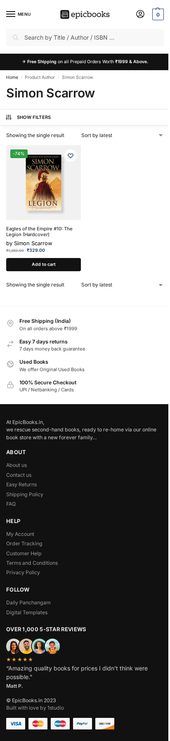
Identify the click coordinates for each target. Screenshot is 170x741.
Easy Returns (21, 484)
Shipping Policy (24, 494)
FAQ (11, 504)
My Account (20, 534)
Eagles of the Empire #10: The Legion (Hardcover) (39, 232)
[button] (157, 14)
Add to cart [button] (44, 264)
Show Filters (34, 117)
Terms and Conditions (32, 563)
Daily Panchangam (28, 602)
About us (16, 465)
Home (12, 77)
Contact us (18, 475)
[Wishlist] (70, 155)
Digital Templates (26, 612)
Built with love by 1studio (35, 708)
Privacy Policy (23, 572)
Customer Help (24, 553)
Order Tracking (24, 543)
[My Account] (140, 14)
